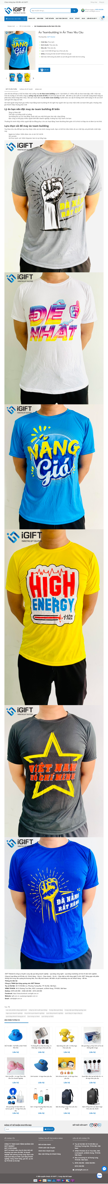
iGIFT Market (51, 37)
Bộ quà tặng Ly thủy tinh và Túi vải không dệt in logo (92, 1047)
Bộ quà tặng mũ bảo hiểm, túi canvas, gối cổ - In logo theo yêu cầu (15, 1109)
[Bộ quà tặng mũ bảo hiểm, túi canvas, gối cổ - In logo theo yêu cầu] (16, 1096)
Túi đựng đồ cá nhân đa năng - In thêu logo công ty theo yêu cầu (41, 1047)
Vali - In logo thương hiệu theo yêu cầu (41, 1108)
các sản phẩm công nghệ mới (16, 1010)
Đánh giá (38, 89)
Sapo (70, 1176)
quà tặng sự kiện (47, 1016)
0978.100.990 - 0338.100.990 (85, 1163)
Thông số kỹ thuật (26, 89)
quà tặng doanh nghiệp (54, 1013)
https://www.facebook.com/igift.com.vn (25, 993)
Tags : (6, 1007)
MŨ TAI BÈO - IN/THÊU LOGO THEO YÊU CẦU (16, 1047)
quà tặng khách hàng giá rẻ (15, 1016)
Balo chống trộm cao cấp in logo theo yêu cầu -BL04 (92, 1108)
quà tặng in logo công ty (73, 1013)
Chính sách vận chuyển (46, 1148)
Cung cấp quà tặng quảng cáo (75, 1010)
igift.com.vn (15, 996)
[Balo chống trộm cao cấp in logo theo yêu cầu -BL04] (92, 1096)
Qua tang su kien (34, 1016)
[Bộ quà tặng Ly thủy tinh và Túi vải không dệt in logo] (92, 1035)
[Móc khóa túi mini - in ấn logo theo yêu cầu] (67, 1066)
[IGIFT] (15, 10)
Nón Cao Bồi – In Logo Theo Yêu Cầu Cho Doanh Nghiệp (16, 1077)
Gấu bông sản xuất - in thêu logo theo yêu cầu (67, 1047)
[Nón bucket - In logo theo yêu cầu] (41, 1066)
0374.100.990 (79, 1166)
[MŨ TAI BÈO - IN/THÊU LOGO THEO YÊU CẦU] (16, 1035)
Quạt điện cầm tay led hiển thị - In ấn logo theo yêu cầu (92, 1077)
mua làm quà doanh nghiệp (34, 1013)
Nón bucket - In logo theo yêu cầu (41, 1076)
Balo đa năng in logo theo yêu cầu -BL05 (67, 1108)
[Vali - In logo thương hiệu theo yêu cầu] (41, 1096)
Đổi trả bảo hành (44, 1144)
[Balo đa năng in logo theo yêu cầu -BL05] (67, 1096)
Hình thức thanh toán (46, 1151)
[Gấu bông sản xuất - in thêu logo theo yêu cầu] (67, 1035)
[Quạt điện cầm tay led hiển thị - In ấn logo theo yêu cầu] (92, 1066)
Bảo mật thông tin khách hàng (49, 1154)
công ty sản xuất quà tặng (38, 1010)
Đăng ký (101, 2)
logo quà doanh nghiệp (14, 1013)
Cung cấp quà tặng (56, 1010)
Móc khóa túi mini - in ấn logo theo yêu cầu (67, 1077)
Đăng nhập (94, 2)
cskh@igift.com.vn (16, 998)
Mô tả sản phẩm (11, 89)
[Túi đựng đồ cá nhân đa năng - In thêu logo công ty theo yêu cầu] (41, 1035)
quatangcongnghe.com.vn (29, 996)
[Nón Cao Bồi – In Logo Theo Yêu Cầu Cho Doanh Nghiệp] (16, 1066)
